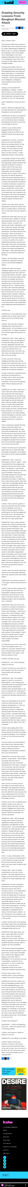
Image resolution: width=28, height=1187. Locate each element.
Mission (5, 1130)
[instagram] (4, 1160)
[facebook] (4, 1157)
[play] (2, 1185)
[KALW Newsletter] (14, 1071)
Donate (23, 2)
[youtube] (4, 1166)
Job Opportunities (7, 1133)
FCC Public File (7, 1143)
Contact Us (6, 1150)
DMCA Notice (6, 1153)
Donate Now (6, 1136)
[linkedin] (4, 1163)
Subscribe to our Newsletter (10, 1146)
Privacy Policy (6, 1140)
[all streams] (26, 1185)
